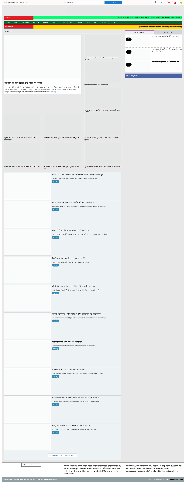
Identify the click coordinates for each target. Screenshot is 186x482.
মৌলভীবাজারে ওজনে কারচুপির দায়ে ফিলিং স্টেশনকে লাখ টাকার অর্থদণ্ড (73, 286)
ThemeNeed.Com (176, 479)
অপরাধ (88, 22)
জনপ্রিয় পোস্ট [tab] (168, 32)
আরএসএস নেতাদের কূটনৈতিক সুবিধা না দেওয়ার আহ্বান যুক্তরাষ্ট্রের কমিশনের (101, 58)
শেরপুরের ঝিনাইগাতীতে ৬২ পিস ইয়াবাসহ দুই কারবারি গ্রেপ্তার (71, 425)
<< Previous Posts (56, 455)
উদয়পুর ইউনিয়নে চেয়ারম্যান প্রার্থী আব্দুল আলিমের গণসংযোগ (22, 167)
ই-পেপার (113, 22)
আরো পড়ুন (53, 92)
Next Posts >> (70, 455)
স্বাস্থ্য (71, 22)
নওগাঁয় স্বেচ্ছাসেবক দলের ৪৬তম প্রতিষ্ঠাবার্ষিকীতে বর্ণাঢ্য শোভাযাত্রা (73, 202)
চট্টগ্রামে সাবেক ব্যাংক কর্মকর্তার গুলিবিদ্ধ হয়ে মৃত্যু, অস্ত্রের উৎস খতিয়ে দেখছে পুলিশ (78, 175)
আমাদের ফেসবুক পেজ (132, 76)
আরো (103, 22)
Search (112, 2)
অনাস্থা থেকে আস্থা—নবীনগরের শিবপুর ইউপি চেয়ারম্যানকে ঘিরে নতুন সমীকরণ (76, 314)
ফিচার (95, 22)
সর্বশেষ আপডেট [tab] (139, 32)
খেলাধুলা (63, 22)
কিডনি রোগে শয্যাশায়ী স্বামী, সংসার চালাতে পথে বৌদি (68, 258)
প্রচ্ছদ (8, 22)
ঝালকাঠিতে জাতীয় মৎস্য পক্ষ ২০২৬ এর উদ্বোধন (67, 342)
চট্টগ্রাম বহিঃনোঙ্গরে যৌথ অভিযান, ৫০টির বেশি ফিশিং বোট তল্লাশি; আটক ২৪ (75, 398)
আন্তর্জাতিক (25, 22)
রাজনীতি (45, 22)
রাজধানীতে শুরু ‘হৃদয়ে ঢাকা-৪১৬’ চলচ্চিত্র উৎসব (96, 85)
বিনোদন (80, 22)
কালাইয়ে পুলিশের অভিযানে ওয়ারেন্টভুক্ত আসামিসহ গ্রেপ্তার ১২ (71, 230)
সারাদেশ (35, 22)
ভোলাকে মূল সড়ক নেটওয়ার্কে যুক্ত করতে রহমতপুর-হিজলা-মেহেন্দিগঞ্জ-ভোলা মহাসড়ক (102, 110)
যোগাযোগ (31, 465)
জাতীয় (15, 22)
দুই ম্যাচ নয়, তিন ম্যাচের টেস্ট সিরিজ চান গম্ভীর (149, 27)
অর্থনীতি (54, 22)
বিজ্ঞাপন (38, 465)
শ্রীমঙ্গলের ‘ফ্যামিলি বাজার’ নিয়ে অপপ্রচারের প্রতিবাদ (68, 370)
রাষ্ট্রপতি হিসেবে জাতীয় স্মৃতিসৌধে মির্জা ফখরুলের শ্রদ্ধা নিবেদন (62, 138)
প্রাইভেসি (25, 465)
